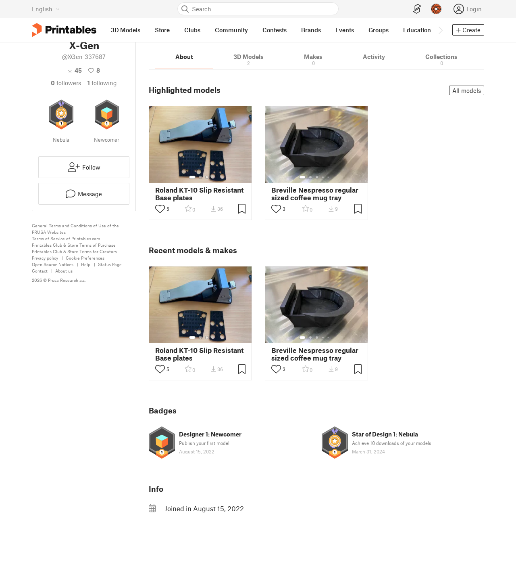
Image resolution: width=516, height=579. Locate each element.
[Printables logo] (64, 30)
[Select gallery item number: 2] (200, 177)
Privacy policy (45, 257)
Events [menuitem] (344, 30)
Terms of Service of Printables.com (66, 238)
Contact (40, 270)
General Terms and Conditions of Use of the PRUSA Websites (75, 229)
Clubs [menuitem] (192, 30)
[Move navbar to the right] (440, 30)
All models (466, 90)
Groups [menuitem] (378, 30)
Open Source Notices (52, 264)
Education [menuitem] (417, 30)
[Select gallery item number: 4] (323, 177)
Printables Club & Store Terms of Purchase (74, 245)
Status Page (110, 264)
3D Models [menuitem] (125, 30)
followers (66, 82)
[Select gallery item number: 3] (206, 177)
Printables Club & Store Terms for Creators (74, 251)
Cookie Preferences (85, 257)
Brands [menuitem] (311, 30)
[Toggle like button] (160, 209)
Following (102, 82)
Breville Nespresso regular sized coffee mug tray (314, 193)
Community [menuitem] (231, 30)
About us (64, 270)
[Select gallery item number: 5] (329, 177)
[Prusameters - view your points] (436, 9)
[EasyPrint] (417, 9)
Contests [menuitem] (274, 30)
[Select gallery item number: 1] (192, 177)
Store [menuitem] (162, 30)
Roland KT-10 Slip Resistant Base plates (199, 193)
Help (85, 264)
